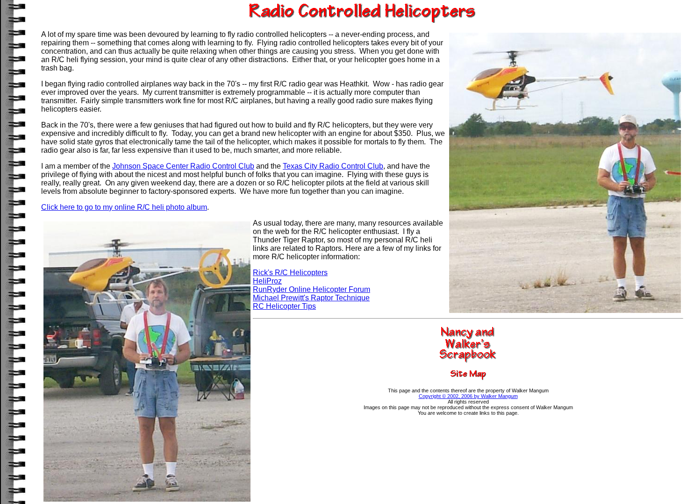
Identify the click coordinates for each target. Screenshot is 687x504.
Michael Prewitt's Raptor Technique (311, 298)
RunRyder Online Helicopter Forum (311, 289)
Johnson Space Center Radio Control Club (183, 166)
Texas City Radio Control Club (333, 166)
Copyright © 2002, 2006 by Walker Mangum (468, 396)
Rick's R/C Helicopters (290, 273)
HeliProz (267, 281)
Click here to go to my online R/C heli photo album (124, 207)
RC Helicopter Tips (284, 306)
